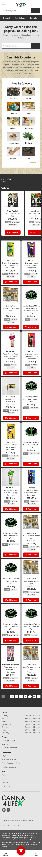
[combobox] (16, 10)
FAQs (4, 755)
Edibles (13, 128)
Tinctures (29, 143)
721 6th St (6, 744)
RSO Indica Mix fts (13, 213)
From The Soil (12, 211)
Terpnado (11, 260)
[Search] (35, 10)
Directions (6, 786)
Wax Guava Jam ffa (31, 627)
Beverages (29, 128)
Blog (4, 779)
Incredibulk (10, 397)
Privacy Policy (6, 825)
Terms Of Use (16, 825)
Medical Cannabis (9, 767)
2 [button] (12, 697)
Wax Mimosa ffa (11, 581)
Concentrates (13, 143)
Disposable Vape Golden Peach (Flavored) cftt (10, 447)
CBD (28, 158)
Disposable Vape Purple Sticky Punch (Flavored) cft (31, 265)
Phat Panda (10, 351)
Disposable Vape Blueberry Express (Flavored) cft (31, 492)
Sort (36, 855)
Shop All (13, 98)
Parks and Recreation (10, 665)
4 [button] (21, 697)
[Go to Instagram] (8, 810)
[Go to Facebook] (4, 810)
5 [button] (25, 697)
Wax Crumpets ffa (11, 536)
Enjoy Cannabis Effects (11, 763)
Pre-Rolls (13, 113)
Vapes (28, 113)
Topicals (13, 158)
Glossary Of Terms (9, 759)
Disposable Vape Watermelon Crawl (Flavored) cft (31, 356)
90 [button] (34, 697)
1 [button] (7, 697)
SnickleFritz (11, 306)
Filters (5, 855)
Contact (5, 782)
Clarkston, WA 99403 (10, 747)
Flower (29, 98)
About (4, 775)
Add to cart (13, 232)
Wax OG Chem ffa (11, 627)
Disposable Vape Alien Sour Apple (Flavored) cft (10, 265)
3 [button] (16, 697)
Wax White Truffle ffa (31, 445)
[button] (3, 4)
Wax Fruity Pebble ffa (31, 399)
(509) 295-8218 (8, 741)
